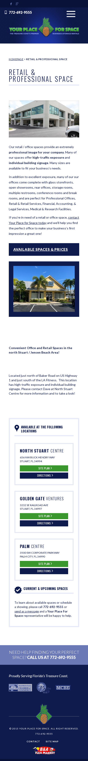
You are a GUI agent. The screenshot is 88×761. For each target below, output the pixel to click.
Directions (44, 475)
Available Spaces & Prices (40, 249)
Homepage (16, 59)
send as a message (26, 611)
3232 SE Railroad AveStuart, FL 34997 (34, 507)
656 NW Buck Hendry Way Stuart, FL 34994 (37, 459)
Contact (33, 741)
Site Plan (44, 468)
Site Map (52, 741)
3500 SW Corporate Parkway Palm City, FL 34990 (40, 554)
